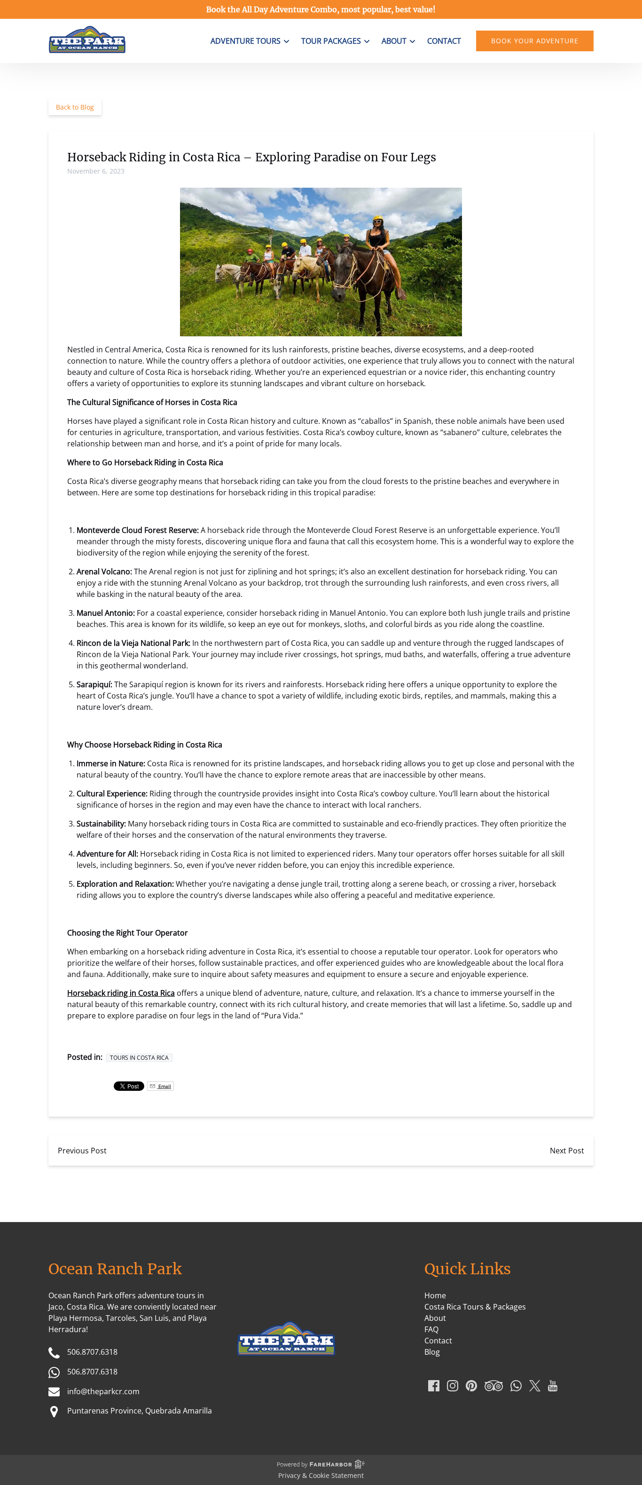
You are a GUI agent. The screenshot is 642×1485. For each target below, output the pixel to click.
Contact (444, 41)
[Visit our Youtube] (552, 1385)
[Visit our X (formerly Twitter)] (534, 1385)
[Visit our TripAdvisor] (494, 1385)
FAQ (431, 1329)
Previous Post (82, 1150)
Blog (432, 1352)
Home (435, 1295)
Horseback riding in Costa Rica (121, 993)
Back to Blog (75, 107)
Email (164, 1086)
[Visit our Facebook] (433, 1385)
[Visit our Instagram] (452, 1385)
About (435, 1318)
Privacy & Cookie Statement (321, 1475)
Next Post (567, 1150)
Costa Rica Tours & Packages (475, 1307)
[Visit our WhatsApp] (516, 1385)
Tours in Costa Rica (139, 1058)
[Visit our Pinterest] (471, 1385)
